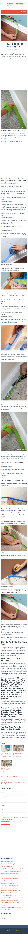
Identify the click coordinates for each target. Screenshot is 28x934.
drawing (3, 918)
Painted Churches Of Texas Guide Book (10, 876)
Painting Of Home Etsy (6, 905)
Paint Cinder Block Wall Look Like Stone (10, 902)
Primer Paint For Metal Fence (7, 897)
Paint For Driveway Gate (6, 866)
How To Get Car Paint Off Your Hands (9, 885)
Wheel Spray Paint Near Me (7, 883)
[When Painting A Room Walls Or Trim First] (6, 748)
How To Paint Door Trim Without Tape (5, 767)
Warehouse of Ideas (14, 3)
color (2, 916)
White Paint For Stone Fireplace (8, 881)
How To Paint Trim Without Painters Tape (17, 753)
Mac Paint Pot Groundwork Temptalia (9, 900)
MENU (24, 11)
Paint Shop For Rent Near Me (7, 861)
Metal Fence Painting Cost (21, 781)
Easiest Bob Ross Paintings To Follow (9, 873)
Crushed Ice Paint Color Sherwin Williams (6, 782)
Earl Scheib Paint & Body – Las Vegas (10, 893)
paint (7, 776)
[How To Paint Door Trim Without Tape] (6, 763)
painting (15, 776)
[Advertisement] (14, 74)
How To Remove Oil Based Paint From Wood (11, 871)
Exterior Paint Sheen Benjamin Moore (9, 888)
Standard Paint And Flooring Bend (8, 864)
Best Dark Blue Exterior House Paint (9, 878)
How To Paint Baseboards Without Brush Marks (12, 907)
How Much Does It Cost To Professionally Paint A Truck (13, 868)
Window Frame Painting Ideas (8, 910)
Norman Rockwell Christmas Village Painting (11, 890)
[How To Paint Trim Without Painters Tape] (18, 748)
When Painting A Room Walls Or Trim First (6, 753)
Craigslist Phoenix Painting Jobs (8, 895)
